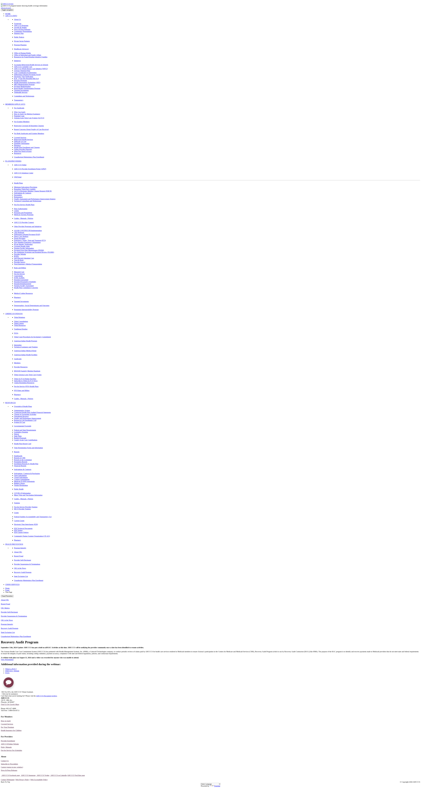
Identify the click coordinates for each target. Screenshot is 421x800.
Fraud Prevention (7, 596)
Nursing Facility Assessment (24, 286)
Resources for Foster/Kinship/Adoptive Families (30, 57)
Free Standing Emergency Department (27, 242)
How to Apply (6, 721)
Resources (17, 153)
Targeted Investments (21, 90)
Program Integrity (20, 548)
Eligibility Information (21, 143)
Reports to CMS (19, 458)
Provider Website (20, 254)
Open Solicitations (20, 475)
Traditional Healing (20, 329)
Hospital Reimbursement (22, 284)
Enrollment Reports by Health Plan (26, 464)
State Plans (18, 436)
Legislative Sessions (21, 432)
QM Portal (17, 177)
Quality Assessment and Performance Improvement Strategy (35, 199)
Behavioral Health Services (23, 139)
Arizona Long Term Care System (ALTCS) (29, 118)
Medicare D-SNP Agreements (24, 481)
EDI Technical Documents (23, 528)
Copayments (18, 276)
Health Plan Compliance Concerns (26, 288)
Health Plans (18, 183)
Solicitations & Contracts (22, 193)
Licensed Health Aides (22, 246)
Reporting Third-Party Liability (25, 189)
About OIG (18, 552)
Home (7, 588)
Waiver (16, 434)
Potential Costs (19, 116)
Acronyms (17, 23)
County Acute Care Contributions (25, 440)
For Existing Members (21, 122)
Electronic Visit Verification (23, 77)
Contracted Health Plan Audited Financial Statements (32, 412)
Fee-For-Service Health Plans (24, 205)
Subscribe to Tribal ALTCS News (25, 381)
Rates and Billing (20, 268)
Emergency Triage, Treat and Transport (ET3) (30, 240)
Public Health (18, 489)
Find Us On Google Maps (10, 704)
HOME (8, 14)
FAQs (16, 333)
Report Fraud (18, 556)
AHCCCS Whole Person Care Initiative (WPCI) (31, 69)
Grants (16, 513)
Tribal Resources (20, 325)
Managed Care (19, 272)
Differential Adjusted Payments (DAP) (27, 75)
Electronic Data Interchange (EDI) (26, 524)
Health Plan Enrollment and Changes (27, 147)
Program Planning (20, 45)
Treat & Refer (19, 260)
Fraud (7, 590)
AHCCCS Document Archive (46, 696)
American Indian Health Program (25, 341)
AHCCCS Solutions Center (23, 173)
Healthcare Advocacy (21, 49)
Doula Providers (19, 238)
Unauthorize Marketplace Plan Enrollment (28, 580)
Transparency (18, 100)
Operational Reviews (21, 416)
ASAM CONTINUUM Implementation (28, 230)
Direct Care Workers (21, 236)
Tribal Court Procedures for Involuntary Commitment (32, 337)
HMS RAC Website (12, 671)
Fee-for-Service (19, 274)
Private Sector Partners (22, 41)
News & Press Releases (22, 29)
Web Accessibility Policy (39, 780)
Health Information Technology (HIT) (27, 82)
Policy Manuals (6, 747)
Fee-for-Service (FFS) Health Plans (26, 386)
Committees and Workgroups (24, 96)
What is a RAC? (11, 669)
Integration (17, 345)
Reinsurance (18, 197)
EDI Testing (18, 530)
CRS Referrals (19, 232)
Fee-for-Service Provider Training (25, 507)
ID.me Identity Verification (23, 244)
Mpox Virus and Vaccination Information (28, 495)
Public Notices (19, 37)
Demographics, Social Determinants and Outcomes (31, 305)
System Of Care (19, 422)
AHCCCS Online (20, 165)
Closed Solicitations (21, 477)
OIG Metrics (5, 608)
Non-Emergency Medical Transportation (28, 264)
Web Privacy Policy (22, 780)
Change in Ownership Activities (25, 414)
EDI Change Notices (21, 532)
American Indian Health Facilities (25, 355)
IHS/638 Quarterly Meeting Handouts (27, 371)
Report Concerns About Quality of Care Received (31, 129)
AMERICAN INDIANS (14, 314)
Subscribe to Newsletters (9, 764)
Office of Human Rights (22, 53)
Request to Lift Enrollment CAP (25, 420)
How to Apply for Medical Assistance (27, 114)
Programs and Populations (23, 213)
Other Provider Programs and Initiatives (27, 226)
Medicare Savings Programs (23, 215)
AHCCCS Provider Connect (24, 222)
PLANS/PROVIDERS (13, 161)
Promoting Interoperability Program (26, 310)
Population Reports (20, 462)
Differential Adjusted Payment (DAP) (27, 234)
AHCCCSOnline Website (10, 744)
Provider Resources (21, 367)
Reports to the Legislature (23, 460)
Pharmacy (17, 145)
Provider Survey (19, 262)
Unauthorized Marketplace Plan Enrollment (29, 157)
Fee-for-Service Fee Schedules (11, 750)
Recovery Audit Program (22, 572)
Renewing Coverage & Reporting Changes (29, 126)
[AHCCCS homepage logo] (7, 4)
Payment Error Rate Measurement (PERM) (29, 250)
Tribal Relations (19, 317)
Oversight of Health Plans (23, 406)
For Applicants (19, 108)
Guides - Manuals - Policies (23, 218)
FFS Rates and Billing (21, 390)
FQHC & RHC (19, 278)
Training (17, 503)
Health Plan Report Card (22, 444)
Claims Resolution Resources (24, 383)
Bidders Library (19, 483)
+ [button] (1, 692)
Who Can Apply (19, 112)
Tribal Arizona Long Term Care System (27, 375)
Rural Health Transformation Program (27, 88)
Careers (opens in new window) (12, 767)
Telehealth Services (20, 92)
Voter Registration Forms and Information (28, 448)
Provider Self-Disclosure (22, 560)
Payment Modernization (22, 86)
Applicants (17, 359)
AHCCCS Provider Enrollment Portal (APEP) (30, 169)
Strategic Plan (19, 33)
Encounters (18, 195)
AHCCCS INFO (11, 16)
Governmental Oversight (22, 426)
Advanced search (6, 8)
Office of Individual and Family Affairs (27, 55)
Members (17, 363)
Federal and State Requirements (25, 430)
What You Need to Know (23, 151)
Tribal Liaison (19, 323)
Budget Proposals (20, 438)
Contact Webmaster (7, 780)
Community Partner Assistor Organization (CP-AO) (32, 536)
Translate (217, 786)
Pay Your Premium (7, 727)
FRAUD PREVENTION (14, 544)
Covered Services (20, 137)
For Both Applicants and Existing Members (29, 133)
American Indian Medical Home (25, 351)
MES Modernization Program (24, 84)
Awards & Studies (20, 27)
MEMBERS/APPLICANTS (15, 104)
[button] (8, 683)
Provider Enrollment (8, 741)
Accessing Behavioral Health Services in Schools (31, 65)
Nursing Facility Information (24, 248)
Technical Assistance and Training (26, 347)
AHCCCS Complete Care (23, 67)
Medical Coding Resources (23, 293)
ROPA (16, 256)
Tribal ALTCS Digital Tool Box (25, 379)
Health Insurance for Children (11, 730)
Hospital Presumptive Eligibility (25, 282)
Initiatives (17, 61)
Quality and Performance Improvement (27, 418)
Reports (16, 452)
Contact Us (5, 761)
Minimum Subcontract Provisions (25, 187)
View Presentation (7, 660)
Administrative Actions (22, 410)
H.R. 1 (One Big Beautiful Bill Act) (26, 78)
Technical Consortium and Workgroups (27, 201)
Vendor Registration (21, 485)
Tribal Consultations (21, 321)
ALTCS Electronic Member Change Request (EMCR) (33, 191)
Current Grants (19, 521)
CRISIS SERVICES (12, 584)
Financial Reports (20, 466)
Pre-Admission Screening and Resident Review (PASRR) (34, 252)
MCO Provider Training (22, 509)
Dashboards (18, 456)
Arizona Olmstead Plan (22, 71)
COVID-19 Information (22, 493)
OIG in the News (20, 568)
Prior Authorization (20, 209)
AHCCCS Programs (21, 25)
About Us (17, 19)
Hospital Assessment (21, 280)
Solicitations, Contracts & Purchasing (27, 473)
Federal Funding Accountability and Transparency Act (33, 517)
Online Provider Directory (23, 149)
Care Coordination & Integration (25, 73)
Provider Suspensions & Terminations (27, 564)
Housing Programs (20, 80)
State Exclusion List (21, 576)
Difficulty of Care (20, 141)
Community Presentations (23, 31)
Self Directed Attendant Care (24, 258)
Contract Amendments (21, 479)
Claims (16, 211)
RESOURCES (10, 403)
